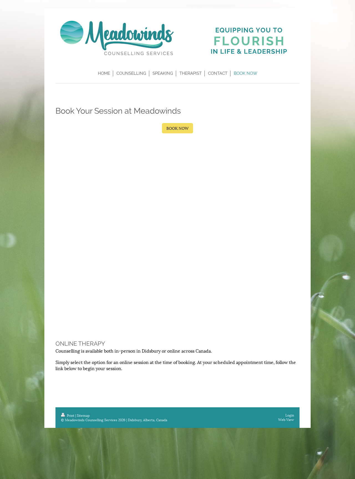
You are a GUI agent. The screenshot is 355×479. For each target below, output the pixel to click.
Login (289, 415)
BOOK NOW (177, 128)
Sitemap (83, 415)
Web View (286, 419)
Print (70, 415)
